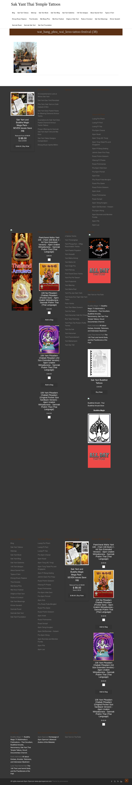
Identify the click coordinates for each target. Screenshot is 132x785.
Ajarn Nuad (96, 134)
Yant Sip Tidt (69, 345)
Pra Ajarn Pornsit (98, 171)
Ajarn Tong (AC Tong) (100, 138)
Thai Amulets (33, 19)
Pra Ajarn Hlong (98, 210)
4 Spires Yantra (70, 236)
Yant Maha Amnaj (71, 258)
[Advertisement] (76, 128)
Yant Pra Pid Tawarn (72, 277)
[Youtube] (114, 781)
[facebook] (111, 781)
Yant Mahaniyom (71, 341)
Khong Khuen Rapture (19, 19)
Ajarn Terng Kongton (99, 203)
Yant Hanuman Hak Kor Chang (76, 315)
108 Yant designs (82, 13)
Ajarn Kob (96, 175)
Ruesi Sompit (97, 199)
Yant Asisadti (70, 254)
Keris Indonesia (93, 325)
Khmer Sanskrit (115, 19)
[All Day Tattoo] (99, 272)
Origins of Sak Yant (72, 19)
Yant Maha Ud (70, 262)
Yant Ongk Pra (70, 266)
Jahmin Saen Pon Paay (101, 152)
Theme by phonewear (60, 781)
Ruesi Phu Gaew (98, 183)
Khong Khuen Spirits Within (48, 145)
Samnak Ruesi (17, 25)
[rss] (117, 781)
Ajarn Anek (96, 191)
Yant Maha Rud (70, 289)
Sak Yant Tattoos (22, 13)
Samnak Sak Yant (30, 25)
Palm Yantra (69, 303)
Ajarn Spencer (43, 737)
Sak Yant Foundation (45, 25)
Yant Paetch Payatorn (73, 250)
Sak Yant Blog (55, 13)
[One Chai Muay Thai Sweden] (99, 248)
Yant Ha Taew (70, 311)
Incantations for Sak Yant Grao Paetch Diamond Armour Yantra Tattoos (49, 122)
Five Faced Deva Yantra (74, 273)
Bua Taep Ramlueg (72, 319)
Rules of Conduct (86, 19)
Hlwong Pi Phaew (98, 160)
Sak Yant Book (43, 13)
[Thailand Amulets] (22, 271)
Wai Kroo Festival (58, 19)
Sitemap (33, 13)
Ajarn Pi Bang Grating (100, 148)
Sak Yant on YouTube (96, 294)
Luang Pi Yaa (97, 126)
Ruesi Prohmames (99, 164)
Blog (13, 13)
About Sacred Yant (96, 13)
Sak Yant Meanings (101, 19)
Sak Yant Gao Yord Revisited (48, 100)
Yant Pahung (69, 270)
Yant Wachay (70, 285)
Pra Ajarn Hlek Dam (99, 168)
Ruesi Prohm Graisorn (100, 156)
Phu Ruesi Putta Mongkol (101, 179)
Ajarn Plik (95, 221)
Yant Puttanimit (70, 281)
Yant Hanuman (70, 333)
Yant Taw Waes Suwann (74, 307)
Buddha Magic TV (94, 306)
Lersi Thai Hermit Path (96, 334)
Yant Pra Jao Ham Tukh (73, 293)
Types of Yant (109, 13)
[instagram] (121, 781)
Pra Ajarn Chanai (98, 130)
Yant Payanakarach (72, 337)
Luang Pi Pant (97, 122)
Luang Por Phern (98, 118)
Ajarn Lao (95, 225)
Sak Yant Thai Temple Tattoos (35, 4)
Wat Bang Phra (45, 19)
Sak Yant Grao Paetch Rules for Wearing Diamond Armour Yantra (48, 113)
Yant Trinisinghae (71, 240)
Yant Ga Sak (69, 329)
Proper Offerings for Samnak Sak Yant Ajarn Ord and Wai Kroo (48, 132)
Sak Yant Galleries (68, 13)
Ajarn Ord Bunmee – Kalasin (102, 206)
